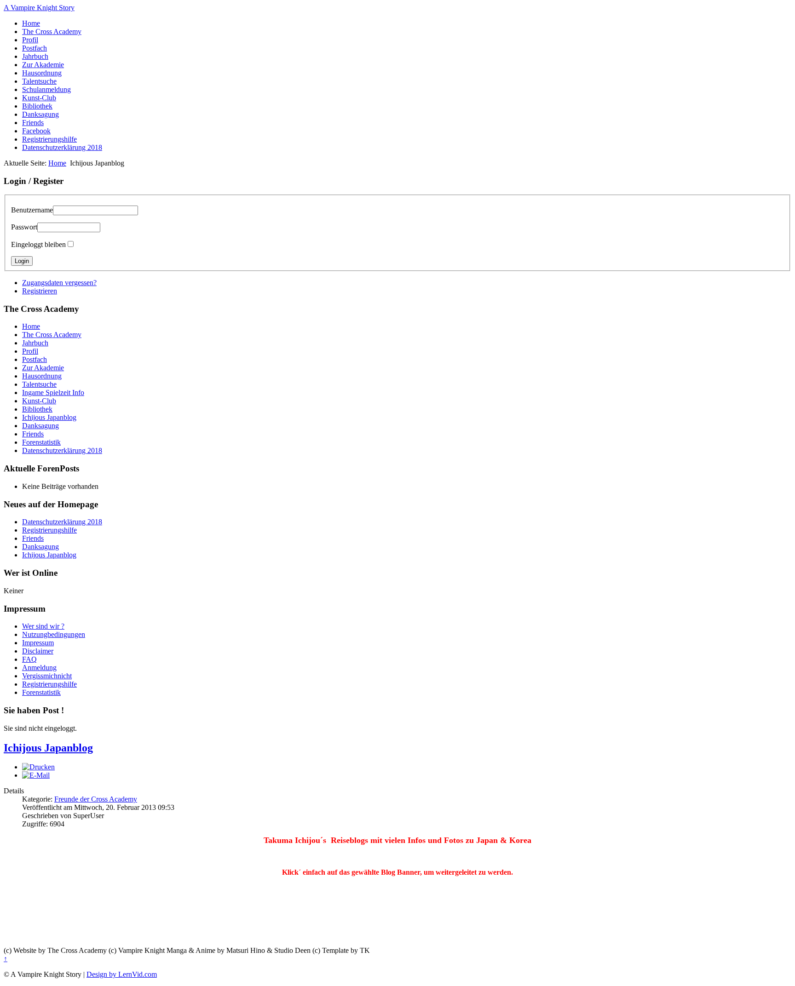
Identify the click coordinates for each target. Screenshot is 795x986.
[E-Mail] (36, 775)
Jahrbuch (35, 56)
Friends (33, 122)
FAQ (29, 659)
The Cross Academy (51, 31)
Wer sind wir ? (43, 626)
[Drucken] (38, 767)
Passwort (24, 227)
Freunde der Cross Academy (95, 799)
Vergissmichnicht (47, 676)
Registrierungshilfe (49, 139)
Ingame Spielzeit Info (53, 392)
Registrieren (39, 291)
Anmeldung (39, 667)
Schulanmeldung (46, 89)
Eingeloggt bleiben (38, 244)
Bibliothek (37, 106)
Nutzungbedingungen (53, 634)
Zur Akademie (43, 65)
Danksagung (40, 114)
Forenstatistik (41, 442)
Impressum (38, 643)
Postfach (34, 48)
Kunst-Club (39, 98)
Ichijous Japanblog (49, 417)
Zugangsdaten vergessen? (59, 283)
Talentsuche (39, 81)
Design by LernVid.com (121, 974)
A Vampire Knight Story (39, 7)
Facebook (36, 131)
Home (31, 23)
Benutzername (32, 210)
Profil (30, 40)
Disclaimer (37, 651)
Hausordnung (42, 73)
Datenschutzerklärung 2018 (62, 147)
